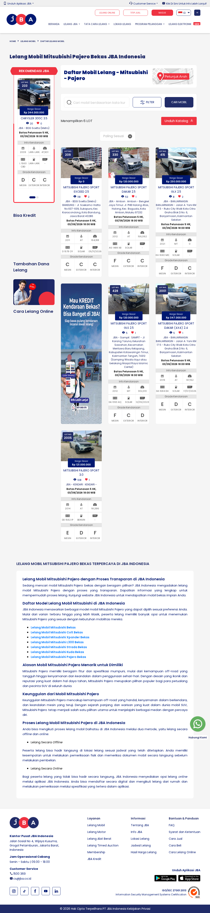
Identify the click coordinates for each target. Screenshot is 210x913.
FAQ (172, 825)
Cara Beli (175, 845)
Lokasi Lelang (122, 24)
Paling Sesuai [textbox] (113, 136)
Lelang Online (107, 12)
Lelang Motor (96, 832)
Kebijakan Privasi (138, 909)
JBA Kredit (94, 859)
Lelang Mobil (28, 41)
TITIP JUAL (135, 12)
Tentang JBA (140, 825)
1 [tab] (32, 197)
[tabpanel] (33, 133)
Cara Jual (175, 839)
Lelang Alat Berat (99, 839)
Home (13, 41)
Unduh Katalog (176, 121)
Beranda (55, 24)
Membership (96, 852)
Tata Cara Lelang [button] (96, 24)
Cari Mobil (179, 102)
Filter (150, 102)
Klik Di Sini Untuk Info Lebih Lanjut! (186, 3)
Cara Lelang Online (182, 852)
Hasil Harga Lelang (143, 852)
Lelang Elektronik (180, 24)
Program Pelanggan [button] (149, 24)
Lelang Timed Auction (103, 845)
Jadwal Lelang (141, 845)
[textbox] (184, 12)
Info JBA (136, 832)
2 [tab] (37, 197)
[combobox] (183, 13)
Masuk (162, 12)
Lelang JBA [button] (71, 24)
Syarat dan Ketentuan (184, 832)
